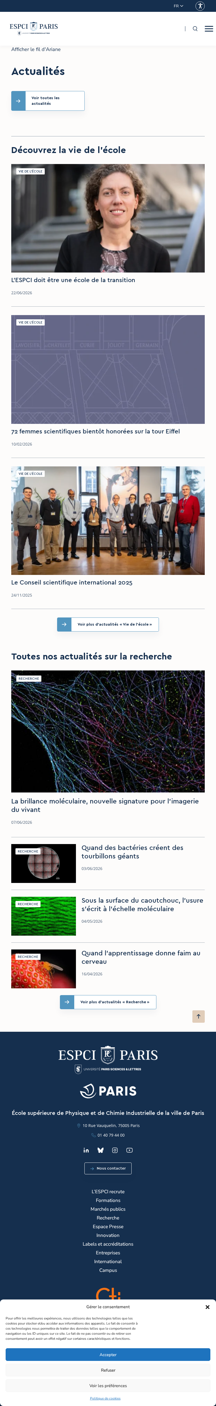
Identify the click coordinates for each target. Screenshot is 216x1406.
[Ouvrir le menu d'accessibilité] (200, 6)
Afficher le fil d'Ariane (36, 49)
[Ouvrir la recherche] (195, 28)
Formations (108, 1200)
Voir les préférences (108, 1386)
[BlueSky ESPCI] (101, 1150)
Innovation (108, 1235)
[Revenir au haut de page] (198, 1016)
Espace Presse (108, 1226)
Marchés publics (108, 1209)
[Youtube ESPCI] (129, 1150)
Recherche (108, 1218)
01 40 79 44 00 (111, 1135)
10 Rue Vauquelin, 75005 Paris (111, 1125)
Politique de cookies (105, 1398)
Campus (108, 1270)
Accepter (108, 1355)
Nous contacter (111, 1168)
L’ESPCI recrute (108, 1191)
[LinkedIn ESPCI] (86, 1150)
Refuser (108, 1370)
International (108, 1261)
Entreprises (108, 1253)
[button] (207, 1307)
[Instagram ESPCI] (115, 1150)
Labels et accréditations (108, 1244)
